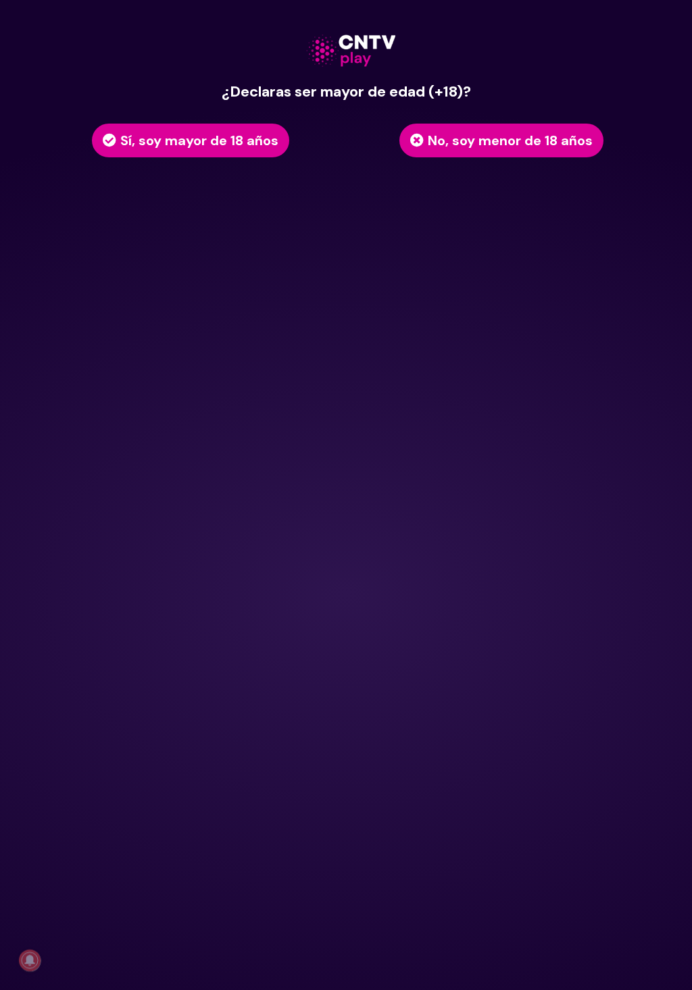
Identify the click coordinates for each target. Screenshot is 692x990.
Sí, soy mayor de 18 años (199, 140)
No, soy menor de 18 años (510, 140)
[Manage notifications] (30, 960)
